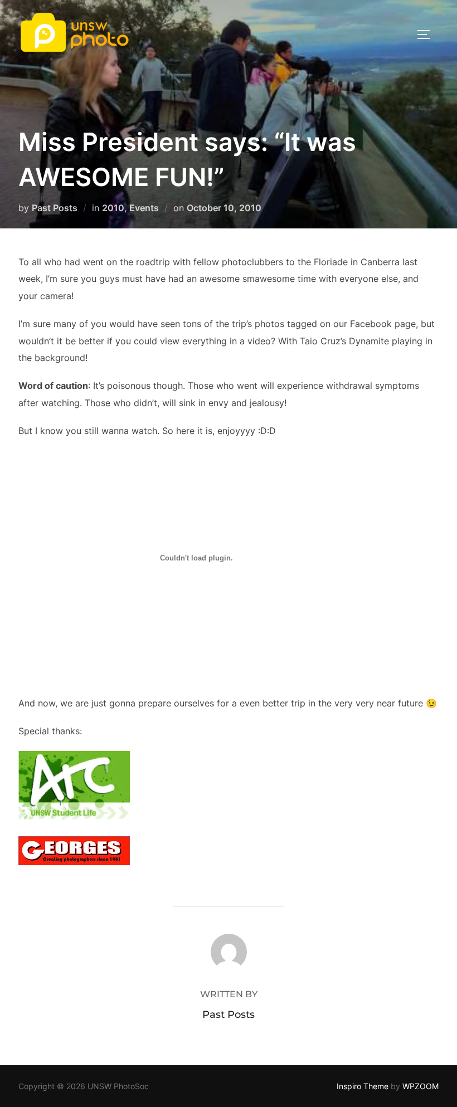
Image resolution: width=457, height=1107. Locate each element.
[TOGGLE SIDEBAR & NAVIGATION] (427, 34)
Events (144, 207)
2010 (113, 207)
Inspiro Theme (362, 1086)
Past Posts (54, 207)
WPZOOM (420, 1086)
